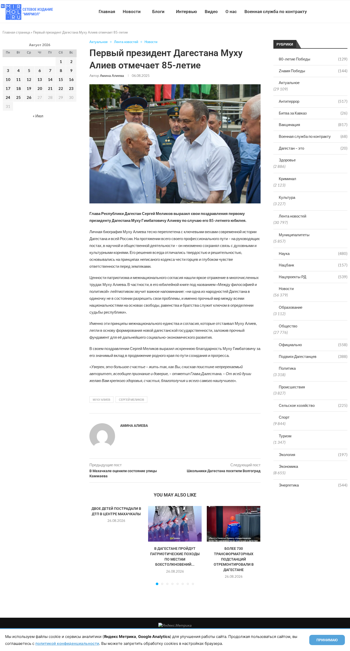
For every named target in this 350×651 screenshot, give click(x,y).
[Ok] (339, 11)
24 (8, 97)
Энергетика (313, 485)
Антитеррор (313, 101)
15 (60, 79)
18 (18, 88)
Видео (211, 11)
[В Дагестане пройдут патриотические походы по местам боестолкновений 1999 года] (175, 524)
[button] (96, 545)
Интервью (186, 11)
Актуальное (289, 82)
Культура (287, 197)
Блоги (158, 11)
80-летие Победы (313, 59)
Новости (132, 11)
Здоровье (287, 160)
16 (71, 79)
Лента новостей (292, 216)
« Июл (38, 115)
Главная (107, 11)
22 (60, 88)
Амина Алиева (112, 75)
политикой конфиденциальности (67, 643)
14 (50, 79)
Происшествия (292, 387)
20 (39, 88)
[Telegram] (334, 11)
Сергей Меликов (131, 399)
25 (18, 97)
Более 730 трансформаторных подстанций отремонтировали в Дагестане (234, 559)
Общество (288, 326)
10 (8, 79)
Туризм (285, 435)
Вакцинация (313, 124)
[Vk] (328, 11)
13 (39, 79)
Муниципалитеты (294, 234)
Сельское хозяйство (313, 405)
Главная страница (16, 32)
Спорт (284, 417)
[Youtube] (323, 11)
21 (50, 88)
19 (29, 88)
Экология (313, 454)
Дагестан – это (313, 148)
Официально (313, 344)
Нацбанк (313, 265)
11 (18, 79)
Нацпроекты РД (313, 276)
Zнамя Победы (313, 70)
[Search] (347, 11)
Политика (287, 368)
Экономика (288, 466)
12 (29, 79)
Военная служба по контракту (275, 11)
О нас (231, 11)
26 (29, 97)
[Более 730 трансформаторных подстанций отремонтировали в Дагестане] (233, 524)
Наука (313, 253)
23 (71, 88)
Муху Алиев (101, 399)
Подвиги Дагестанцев (313, 356)
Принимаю (327, 640)
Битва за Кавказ (313, 113)
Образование (290, 307)
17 (8, 88)
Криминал (287, 178)
